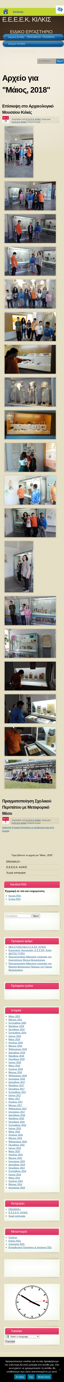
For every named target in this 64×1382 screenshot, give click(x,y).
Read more (44, 1376)
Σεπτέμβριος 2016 (17, 1125)
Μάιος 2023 (14, 1016)
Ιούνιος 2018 (15, 1062)
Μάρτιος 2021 (15, 1019)
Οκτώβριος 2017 (17, 1089)
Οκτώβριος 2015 (17, 1145)
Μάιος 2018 (14, 1065)
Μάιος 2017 (14, 1098)
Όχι (31, 1376)
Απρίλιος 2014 (16, 1181)
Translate (10, 1341)
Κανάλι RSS (15, 896)
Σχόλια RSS (15, 899)
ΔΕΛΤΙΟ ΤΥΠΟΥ (17, 953)
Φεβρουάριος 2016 (18, 1141)
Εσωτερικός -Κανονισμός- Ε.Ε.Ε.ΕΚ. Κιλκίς (30, 950)
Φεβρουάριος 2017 (18, 1108)
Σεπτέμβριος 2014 (17, 1171)
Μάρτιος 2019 (15, 1046)
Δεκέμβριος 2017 (17, 1082)
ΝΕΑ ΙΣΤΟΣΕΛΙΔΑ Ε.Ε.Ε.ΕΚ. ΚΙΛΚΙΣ (27, 947)
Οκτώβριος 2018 (17, 1059)
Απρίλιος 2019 (16, 1042)
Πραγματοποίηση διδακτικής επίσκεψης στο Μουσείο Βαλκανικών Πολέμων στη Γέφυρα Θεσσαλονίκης (30, 966)
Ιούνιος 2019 (15, 1036)
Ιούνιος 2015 (15, 1148)
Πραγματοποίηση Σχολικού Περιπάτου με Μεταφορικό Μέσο (26, 807)
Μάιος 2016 (14, 1131)
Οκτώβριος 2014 (17, 1168)
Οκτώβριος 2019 (17, 1029)
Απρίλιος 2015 (16, 1154)
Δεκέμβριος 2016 (17, 1115)
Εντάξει (20, 1376)
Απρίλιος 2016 (16, 1135)
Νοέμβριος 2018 (16, 1056)
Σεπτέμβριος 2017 (17, 1092)
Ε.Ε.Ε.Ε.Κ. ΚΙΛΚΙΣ (26, 19)
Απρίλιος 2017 (16, 1102)
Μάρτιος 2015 (15, 1158)
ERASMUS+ (13, 861)
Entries (15, 1241)
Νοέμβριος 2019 (16, 1026)
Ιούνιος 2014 (15, 1174)
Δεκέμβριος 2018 (17, 1052)
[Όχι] (59, 1369)
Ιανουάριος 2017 (17, 1112)
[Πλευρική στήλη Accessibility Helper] (60, 9)
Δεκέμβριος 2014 (17, 1164)
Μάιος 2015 (14, 1151)
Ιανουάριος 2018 (17, 1079)
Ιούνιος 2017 (15, 1095)
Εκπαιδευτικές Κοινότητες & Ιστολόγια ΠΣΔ (30, 1247)
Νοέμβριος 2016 (16, 1118)
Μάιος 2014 (14, 1178)
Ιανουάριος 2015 (17, 1161)
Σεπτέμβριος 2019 (17, 1032)
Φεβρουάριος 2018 (18, 1075)
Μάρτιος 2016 (15, 1138)
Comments (17, 1244)
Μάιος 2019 (14, 1039)
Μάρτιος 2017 (15, 1105)
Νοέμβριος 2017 (16, 1085)
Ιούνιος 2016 (15, 1128)
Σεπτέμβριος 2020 (17, 1023)
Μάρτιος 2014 (15, 1184)
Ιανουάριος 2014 (17, 1187)
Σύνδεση (18, 11)
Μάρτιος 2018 (15, 1072)
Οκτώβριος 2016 (17, 1122)
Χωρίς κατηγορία (16, 872)
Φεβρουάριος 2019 (18, 1049)
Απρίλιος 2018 (16, 1069)
